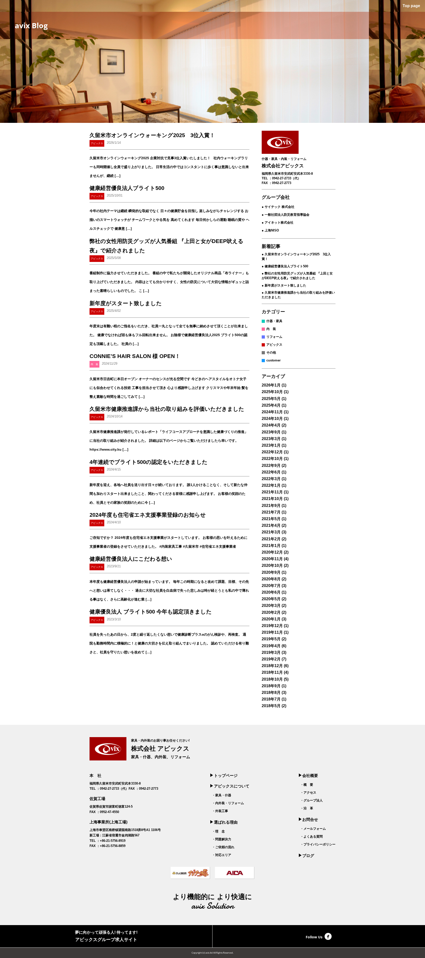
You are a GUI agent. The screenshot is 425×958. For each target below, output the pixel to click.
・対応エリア (221, 855)
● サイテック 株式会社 (278, 207)
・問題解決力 (221, 839)
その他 (271, 352)
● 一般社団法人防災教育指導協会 (285, 214)
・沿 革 (306, 808)
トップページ (225, 775)
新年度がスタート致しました (126, 303)
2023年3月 (271, 439)
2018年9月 (271, 686)
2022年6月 (271, 472)
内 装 (271, 329)
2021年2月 (271, 539)
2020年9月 (271, 572)
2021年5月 (271, 519)
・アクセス (308, 792)
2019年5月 (271, 639)
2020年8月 (271, 579)
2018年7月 (271, 699)
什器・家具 (274, 321)
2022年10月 (272, 459)
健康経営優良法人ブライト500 (127, 188)
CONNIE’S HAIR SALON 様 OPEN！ (135, 356)
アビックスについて (231, 786)
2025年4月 (271, 405)
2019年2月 (271, 659)
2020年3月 (271, 605)
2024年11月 (272, 412)
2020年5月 (271, 599)
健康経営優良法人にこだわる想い (131, 559)
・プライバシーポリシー (317, 844)
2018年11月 (272, 672)
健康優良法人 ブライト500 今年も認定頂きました (151, 612)
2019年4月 (271, 646)
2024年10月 (272, 418)
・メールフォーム (313, 828)
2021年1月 (271, 545)
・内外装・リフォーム (228, 803)
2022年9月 (271, 465)
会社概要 (310, 775)
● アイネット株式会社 (277, 222)
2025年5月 (271, 399)
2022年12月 (272, 452)
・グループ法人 (311, 800)
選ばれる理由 (225, 822)
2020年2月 (271, 612)
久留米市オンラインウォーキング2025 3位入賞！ (152, 135)
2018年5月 (271, 706)
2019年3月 (271, 652)
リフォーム (274, 337)
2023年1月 (271, 445)
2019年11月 (272, 632)
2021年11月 (272, 492)
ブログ (308, 856)
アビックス (274, 344)
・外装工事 (220, 811)
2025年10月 (272, 392)
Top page (411, 6)
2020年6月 (271, 592)
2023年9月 (271, 432)
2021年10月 (272, 499)
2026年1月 (271, 385)
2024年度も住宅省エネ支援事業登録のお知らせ (148, 515)
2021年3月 (271, 532)
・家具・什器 (221, 795)
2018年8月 (271, 692)
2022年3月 (271, 479)
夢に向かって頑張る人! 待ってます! (106, 936)
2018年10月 (272, 679)
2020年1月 (271, 619)
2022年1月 (271, 485)
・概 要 (306, 784)
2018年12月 (272, 666)
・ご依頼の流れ (223, 847)
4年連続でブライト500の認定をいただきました (149, 462)
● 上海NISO (270, 230)
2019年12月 (272, 626)
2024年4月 (271, 425)
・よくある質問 (311, 836)
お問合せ (310, 819)
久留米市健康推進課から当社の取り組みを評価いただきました (167, 409)
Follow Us (314, 936)
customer (273, 360)
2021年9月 (271, 505)
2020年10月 (272, 565)
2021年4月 (271, 525)
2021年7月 (271, 512)
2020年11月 (272, 559)
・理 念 (218, 831)
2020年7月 (271, 586)
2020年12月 (272, 552)
